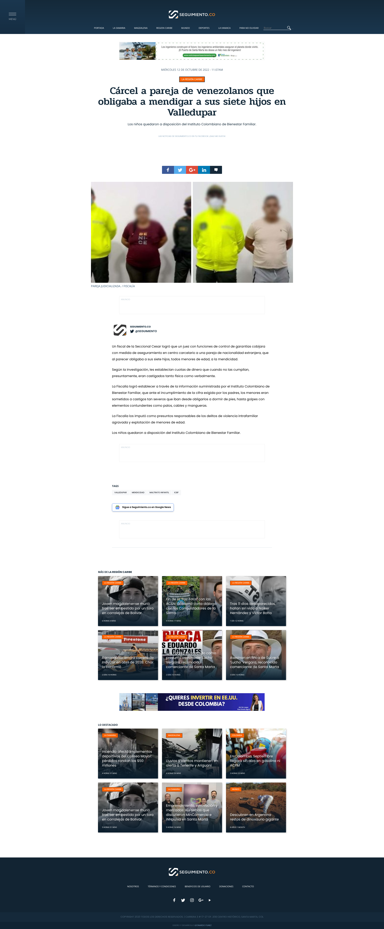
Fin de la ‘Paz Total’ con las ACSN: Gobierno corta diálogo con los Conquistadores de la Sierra (191, 606)
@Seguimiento (146, 331)
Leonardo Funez (203, 925)
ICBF (176, 492)
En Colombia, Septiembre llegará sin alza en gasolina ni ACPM (255, 761)
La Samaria (119, 28)
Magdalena (140, 28)
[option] (192, 235)
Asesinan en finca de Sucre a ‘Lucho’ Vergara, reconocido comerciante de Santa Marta (254, 662)
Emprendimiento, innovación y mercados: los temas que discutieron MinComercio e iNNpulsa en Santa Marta (191, 812)
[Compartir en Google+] (192, 170)
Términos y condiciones (162, 886)
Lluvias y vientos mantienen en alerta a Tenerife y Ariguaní (192, 763)
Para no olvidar (249, 28)
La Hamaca (224, 28)
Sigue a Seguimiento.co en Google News (146, 507)
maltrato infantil (159, 492)
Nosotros (133, 886)
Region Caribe (164, 28)
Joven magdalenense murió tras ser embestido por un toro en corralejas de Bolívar (128, 608)
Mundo (185, 28)
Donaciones (226, 886)
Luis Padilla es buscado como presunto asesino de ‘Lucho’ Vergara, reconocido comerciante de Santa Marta (191, 660)
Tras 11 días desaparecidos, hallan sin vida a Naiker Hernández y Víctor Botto (253, 608)
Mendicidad (138, 492)
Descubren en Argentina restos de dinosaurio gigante (254, 817)
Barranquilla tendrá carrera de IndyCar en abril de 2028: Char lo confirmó (128, 662)
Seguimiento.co (140, 327)
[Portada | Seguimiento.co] (192, 14)
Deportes (204, 28)
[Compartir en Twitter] (180, 170)
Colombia (237, 735)
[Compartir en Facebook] (168, 170)
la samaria (110, 735)
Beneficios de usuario (197, 886)
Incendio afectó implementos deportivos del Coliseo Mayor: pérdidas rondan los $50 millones (127, 758)
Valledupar (120, 492)
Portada (99, 28)
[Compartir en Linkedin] (204, 170)
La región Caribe (192, 79)
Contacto (248, 886)
